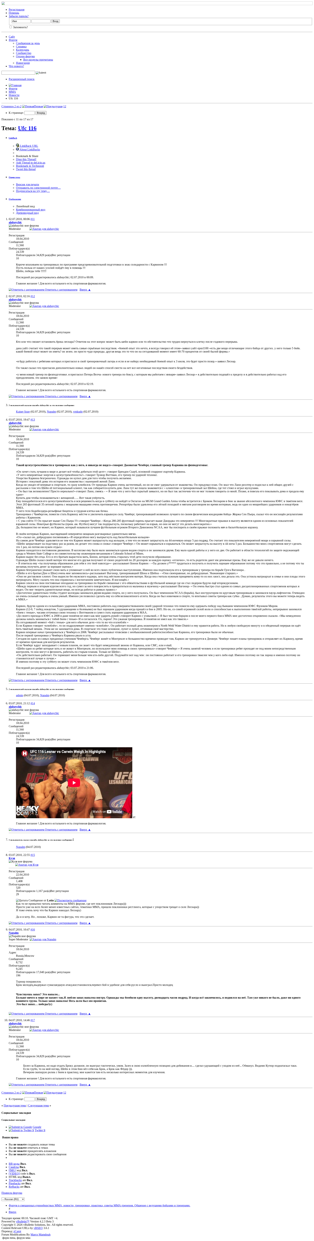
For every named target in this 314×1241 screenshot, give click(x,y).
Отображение (15, 199)
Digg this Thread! (26, 159)
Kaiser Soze (23, 411)
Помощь (14, 12)
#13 (33, 419)
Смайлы (14, 1167)
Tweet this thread (26, 169)
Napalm (51, 411)
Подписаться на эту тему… (33, 191)
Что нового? (16, 66)
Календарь (22, 49)
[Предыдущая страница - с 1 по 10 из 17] (53, 106)
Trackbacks (15, 1180)
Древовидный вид (27, 212)
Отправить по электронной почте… (38, 187)
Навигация (23, 62)
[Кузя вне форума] (26, 864)
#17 (33, 1020)
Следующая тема (38, 1105)
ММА (12, 91)
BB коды (14, 1163)
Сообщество (23, 53)
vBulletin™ (22, 1221)
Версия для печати (27, 184)
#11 (33, 219)
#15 (33, 854)
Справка (21, 46)
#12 (33, 296)
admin (19, 695)
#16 (33, 929)
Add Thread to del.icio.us (30, 162)
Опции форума (25, 56)
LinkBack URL (28, 145)
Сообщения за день (28, 43)
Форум (13, 39)
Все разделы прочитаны (38, 59)
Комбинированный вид (30, 209)
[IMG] (12, 1170)
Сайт (12, 36)
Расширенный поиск (22, 79)
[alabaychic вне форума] (44, 228)
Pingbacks (15, 1183)
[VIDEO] (14, 1173)
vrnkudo (78, 411)
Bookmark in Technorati (30, 165)
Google (37, 1127)
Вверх (85, 289)
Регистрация (16, 9)
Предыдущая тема (15, 1105)
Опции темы (14, 177)
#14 (33, 703)
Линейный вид (25, 206)
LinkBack (13, 138)
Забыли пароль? (19, 16)
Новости (14, 95)
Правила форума (11, 1192)
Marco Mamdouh (41, 1234)
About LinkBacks (29, 149)
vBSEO (38, 1228)
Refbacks (14, 1186)
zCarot (17, 1231)
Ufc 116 (27, 128)
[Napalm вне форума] (43, 939)
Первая (38, 106)
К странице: (16, 112)
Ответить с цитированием (60, 289)
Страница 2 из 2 (11, 106)
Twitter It (40, 1130)
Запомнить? (20, 27)
